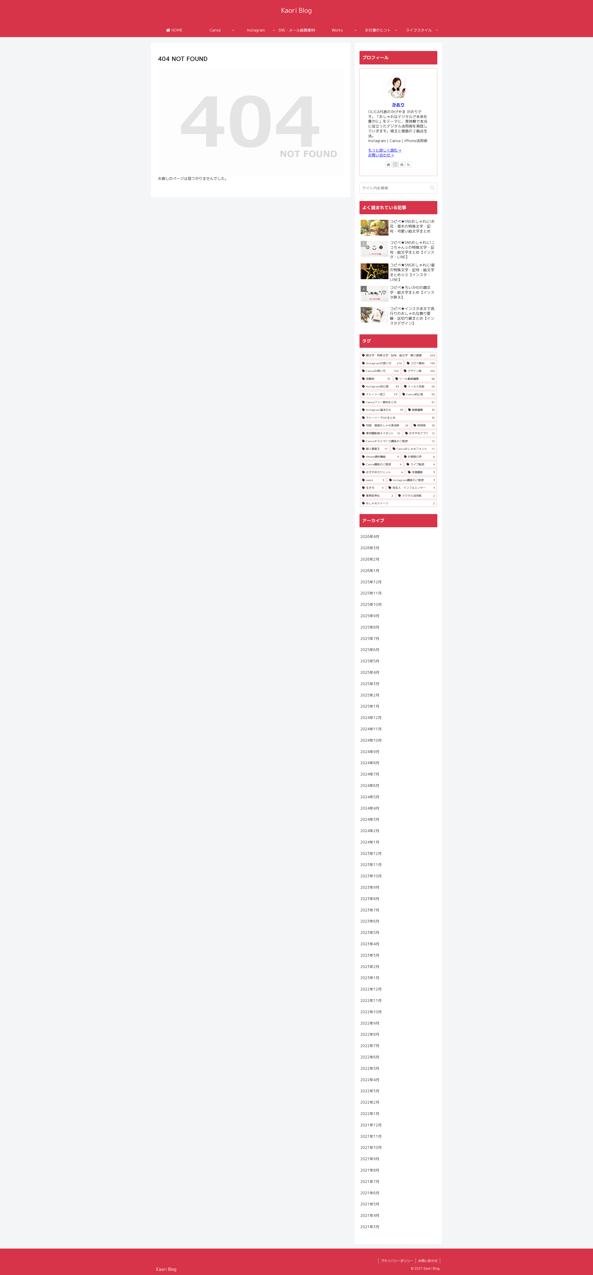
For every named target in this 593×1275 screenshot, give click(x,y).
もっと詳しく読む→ (384, 150)
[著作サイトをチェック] (388, 164)
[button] (432, 188)
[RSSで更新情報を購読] (408, 164)
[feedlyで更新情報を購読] (402, 164)
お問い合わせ (428, 1261)
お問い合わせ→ (381, 155)
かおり (398, 105)
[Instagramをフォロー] (395, 164)
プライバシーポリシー (397, 1261)
